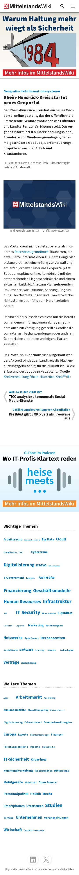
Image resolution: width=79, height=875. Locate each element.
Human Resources (22, 601)
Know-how (38, 759)
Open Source (31, 638)
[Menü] (73, 6)
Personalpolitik (16, 793)
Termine (8, 818)
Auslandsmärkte (15, 710)
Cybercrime (39, 552)
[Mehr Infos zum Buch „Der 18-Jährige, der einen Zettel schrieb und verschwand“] (39, 46)
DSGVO (41, 565)
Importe (35, 747)
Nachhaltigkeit (54, 625)
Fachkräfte (46, 577)
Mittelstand (61, 771)
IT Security (28, 612)
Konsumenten (49, 613)
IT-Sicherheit (16, 759)
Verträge (11, 662)
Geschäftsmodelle (52, 590)
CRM (21, 552)
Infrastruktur (57, 601)
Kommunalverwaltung (19, 771)
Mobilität (31, 782)
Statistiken (34, 806)
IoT (5, 613)
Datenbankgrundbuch (31, 251)
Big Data (47, 539)
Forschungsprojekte (16, 747)
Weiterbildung (28, 662)
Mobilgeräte (13, 782)
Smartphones (14, 806)
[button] (62, 6)
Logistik (20, 625)
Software (26, 649)
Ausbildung (50, 697)
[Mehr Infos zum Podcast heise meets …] (39, 479)
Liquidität (65, 613)
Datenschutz (57, 710)
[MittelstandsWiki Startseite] (25, 6)
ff (68, 376)
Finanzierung (17, 590)
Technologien (67, 650)
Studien (54, 805)
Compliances (10, 552)
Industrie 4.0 (48, 747)
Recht (47, 793)
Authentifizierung (32, 540)
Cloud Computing (38, 710)
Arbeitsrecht (13, 539)
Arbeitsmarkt (29, 697)
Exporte (23, 735)
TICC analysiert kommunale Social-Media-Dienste (37, 396)
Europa (10, 734)
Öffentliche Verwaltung (34, 830)
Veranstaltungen (56, 818)
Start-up (39, 650)
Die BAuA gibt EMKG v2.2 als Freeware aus (39, 414)
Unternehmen (29, 817)
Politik (35, 793)
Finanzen (57, 734)
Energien (30, 578)
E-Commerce (54, 565)
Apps (6, 698)
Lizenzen (8, 625)
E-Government (14, 578)
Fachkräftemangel (39, 734)
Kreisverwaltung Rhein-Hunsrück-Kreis (33, 376)
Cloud (61, 539)
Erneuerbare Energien (58, 722)
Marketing (36, 625)
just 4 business (16, 869)
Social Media (11, 650)
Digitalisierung (19, 565)
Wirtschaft (13, 830)
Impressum (51, 869)
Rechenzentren (53, 638)
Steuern (51, 650)
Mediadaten (67, 869)
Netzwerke (13, 638)
